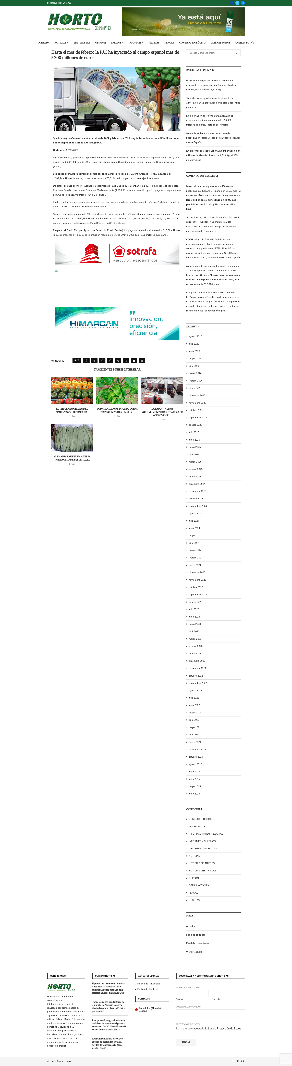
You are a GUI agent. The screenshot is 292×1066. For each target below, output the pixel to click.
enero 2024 (195, 565)
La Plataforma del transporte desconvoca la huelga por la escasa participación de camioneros (211, 226)
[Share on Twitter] (94, 360)
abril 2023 (194, 631)
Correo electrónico (188, 1006)
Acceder (190, 926)
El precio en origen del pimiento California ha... (72, 410)
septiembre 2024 (198, 506)
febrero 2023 (196, 646)
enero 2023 (195, 653)
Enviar (186, 1042)
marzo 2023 (195, 638)
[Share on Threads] (126, 360)
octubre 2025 (196, 410)
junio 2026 (194, 351)
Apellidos (216, 999)
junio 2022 (194, 705)
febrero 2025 (196, 469)
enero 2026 (195, 388)
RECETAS (154, 42)
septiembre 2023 (198, 594)
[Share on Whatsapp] (110, 360)
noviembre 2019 (197, 749)
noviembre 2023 (197, 579)
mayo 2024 (195, 535)
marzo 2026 (195, 373)
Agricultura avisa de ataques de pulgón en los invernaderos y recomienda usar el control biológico (213, 306)
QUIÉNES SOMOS (220, 42)
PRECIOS (116, 42)
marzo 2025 (195, 461)
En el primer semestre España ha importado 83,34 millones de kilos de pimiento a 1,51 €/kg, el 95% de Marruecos (213, 155)
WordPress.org (194, 951)
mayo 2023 (195, 624)
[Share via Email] (142, 360)
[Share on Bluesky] (134, 360)
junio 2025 (194, 439)
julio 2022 (194, 697)
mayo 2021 (195, 727)
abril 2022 (194, 720)
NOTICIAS (60, 42)
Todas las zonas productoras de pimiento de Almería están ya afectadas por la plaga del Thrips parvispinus (213, 102)
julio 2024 (194, 520)
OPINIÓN (100, 42)
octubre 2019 (196, 756)
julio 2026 (194, 343)
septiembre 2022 (198, 683)
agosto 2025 (195, 424)
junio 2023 (194, 616)
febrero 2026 (196, 380)
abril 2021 (194, 734)
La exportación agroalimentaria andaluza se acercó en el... (162, 412)
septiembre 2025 (198, 417)
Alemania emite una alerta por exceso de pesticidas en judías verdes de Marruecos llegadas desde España (213, 138)
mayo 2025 (195, 447)
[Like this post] (78, 360)
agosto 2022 (195, 690)
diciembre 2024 (197, 483)
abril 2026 (194, 366)
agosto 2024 (195, 513)
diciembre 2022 (197, 660)
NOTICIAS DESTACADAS (202, 870)
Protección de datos (189, 1024)
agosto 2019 (195, 764)
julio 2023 (194, 609)
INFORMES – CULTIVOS (202, 841)
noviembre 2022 (197, 668)
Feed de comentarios (197, 943)
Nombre (180, 999)
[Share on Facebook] (86, 360)
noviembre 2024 (197, 491)
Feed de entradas (195, 934)
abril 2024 (194, 543)
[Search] (252, 42)
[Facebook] (232, 3)
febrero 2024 (196, 557)
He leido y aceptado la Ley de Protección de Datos (210, 1028)
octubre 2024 (196, 498)
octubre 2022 (196, 675)
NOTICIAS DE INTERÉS (202, 863)
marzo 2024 (195, 550)
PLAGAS (169, 42)
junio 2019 (194, 771)
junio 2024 (194, 528)
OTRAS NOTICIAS (199, 885)
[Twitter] (237, 3)
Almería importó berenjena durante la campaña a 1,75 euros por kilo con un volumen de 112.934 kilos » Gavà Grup (212, 270)
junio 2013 (194, 793)
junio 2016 (194, 779)
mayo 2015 (195, 786)
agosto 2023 (195, 602)
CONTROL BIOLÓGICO (192, 42)
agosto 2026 (195, 336)
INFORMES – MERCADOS (203, 848)
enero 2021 (195, 742)
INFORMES (135, 42)
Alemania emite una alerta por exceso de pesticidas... (72, 458)
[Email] (243, 3)
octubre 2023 (196, 587)
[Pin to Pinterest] (102, 360)
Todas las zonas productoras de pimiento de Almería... (117, 410)
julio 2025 (194, 432)
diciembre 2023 (197, 572)
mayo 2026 (195, 358)
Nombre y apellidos (188, 987)
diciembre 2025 (197, 395)
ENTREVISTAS (82, 42)
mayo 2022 (195, 712)
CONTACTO (242, 42)
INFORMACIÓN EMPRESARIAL (206, 833)
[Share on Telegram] (118, 360)
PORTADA (43, 42)
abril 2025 (194, 454)
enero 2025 (195, 476)
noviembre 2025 (197, 402)
